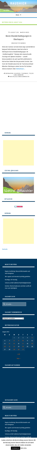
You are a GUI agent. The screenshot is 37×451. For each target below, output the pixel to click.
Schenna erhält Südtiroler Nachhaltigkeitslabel (18, 283)
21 (9, 346)
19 (32, 343)
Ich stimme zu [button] (15, 448)
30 (18, 349)
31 (23, 349)
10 (23, 340)
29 (14, 349)
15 (14, 343)
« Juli (18, 354)
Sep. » (18, 358)
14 (9, 343)
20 (5, 346)
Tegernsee (24, 73)
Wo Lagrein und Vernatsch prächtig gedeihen (17, 276)
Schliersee (17, 73)
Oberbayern (9, 73)
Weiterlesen (20, 69)
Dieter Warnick (21, 43)
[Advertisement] (18, 153)
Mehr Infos (23, 448)
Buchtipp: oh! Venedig (11, 279)
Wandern (20, 75)
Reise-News (25, 32)
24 (23, 346)
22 (14, 346)
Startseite (5, 249)
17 (23, 343)
